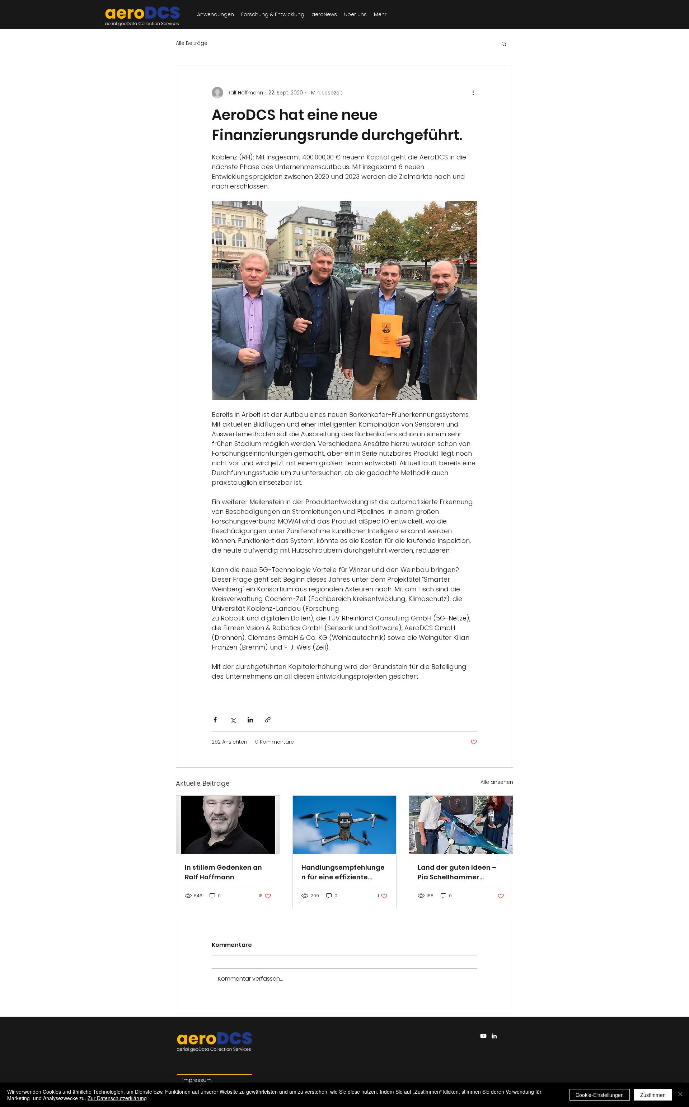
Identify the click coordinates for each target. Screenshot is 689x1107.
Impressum (197, 1080)
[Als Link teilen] (267, 719)
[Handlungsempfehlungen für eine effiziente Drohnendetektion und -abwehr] (345, 825)
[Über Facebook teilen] (215, 719)
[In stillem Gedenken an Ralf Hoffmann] (228, 825)
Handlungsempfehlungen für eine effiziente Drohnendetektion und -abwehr (343, 872)
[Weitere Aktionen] (473, 92)
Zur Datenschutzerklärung (117, 1098)
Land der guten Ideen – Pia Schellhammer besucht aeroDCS (457, 872)
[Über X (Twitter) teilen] (232, 719)
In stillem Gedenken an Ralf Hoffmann (223, 872)
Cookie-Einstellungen (600, 1094)
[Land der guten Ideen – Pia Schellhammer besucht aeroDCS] (461, 825)
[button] (504, 43)
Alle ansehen (497, 782)
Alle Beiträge (191, 43)
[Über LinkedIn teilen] (250, 719)
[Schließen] (680, 1094)
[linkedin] (494, 1035)
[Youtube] (483, 1035)
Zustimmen (653, 1094)
